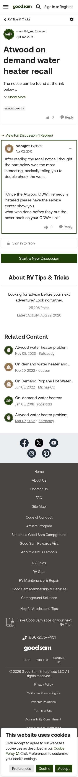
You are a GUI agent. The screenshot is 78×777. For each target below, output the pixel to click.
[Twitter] (39, 442)
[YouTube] (54, 442)
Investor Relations (43, 702)
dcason (44, 370)
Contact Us (39, 489)
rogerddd (44, 404)
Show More (17, 97)
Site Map (39, 506)
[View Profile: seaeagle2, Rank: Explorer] (9, 148)
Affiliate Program (39, 526)
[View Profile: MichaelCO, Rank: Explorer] (8, 384)
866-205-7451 (42, 637)
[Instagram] (31, 453)
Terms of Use (43, 710)
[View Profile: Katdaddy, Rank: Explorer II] (8, 350)
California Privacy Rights (43, 693)
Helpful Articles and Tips (39, 609)
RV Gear (39, 572)
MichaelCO (46, 387)
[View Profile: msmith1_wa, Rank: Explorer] (8, 34)
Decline (44, 768)
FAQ (39, 498)
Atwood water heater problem (41, 347)
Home (39, 472)
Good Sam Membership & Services (39, 589)
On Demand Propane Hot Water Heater (43, 381)
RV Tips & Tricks (19, 19)
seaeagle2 (23, 146)
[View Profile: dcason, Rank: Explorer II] (8, 367)
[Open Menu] (72, 19)
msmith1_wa (25, 31)
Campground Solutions (39, 598)
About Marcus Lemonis (39, 552)
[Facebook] (24, 442)
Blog (27, 660)
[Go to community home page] (22, 6)
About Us (39, 480)
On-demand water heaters (38, 397)
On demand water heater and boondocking (41, 364)
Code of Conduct (39, 517)
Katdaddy (46, 353)
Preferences (21, 768)
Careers (42, 660)
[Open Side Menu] (6, 6)
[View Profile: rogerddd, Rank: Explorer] (8, 400)
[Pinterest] (46, 453)
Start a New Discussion (39, 258)
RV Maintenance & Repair (39, 580)
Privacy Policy (43, 684)
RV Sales (39, 563)
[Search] (38, 6)
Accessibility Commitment (43, 719)
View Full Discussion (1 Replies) (29, 135)
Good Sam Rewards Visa (39, 543)
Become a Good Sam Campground (39, 535)
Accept (64, 768)
